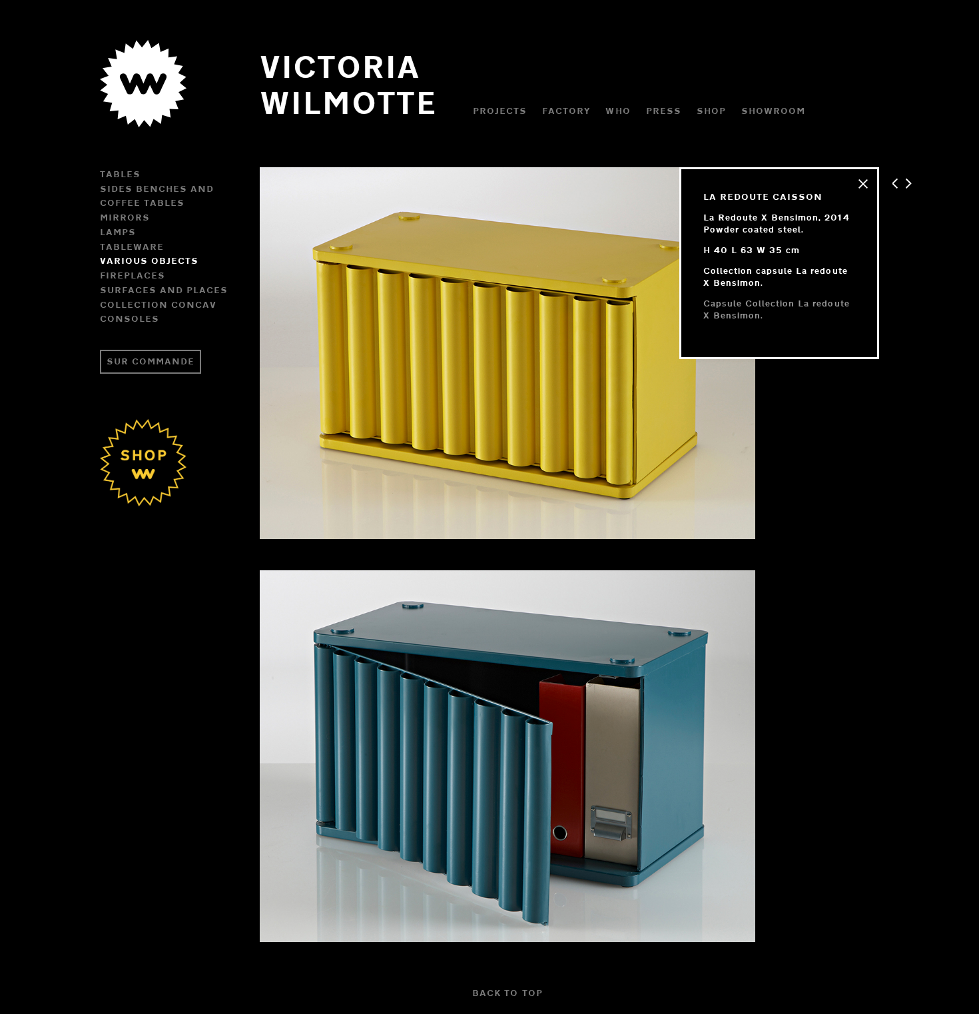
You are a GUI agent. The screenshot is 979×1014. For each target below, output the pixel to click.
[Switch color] (143, 110)
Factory (566, 110)
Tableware (132, 246)
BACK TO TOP (507, 992)
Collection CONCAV (158, 304)
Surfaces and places (164, 289)
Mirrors (125, 217)
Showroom (773, 110)
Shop (711, 110)
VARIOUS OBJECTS (149, 260)
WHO (617, 110)
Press (663, 110)
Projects (500, 110)
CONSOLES (129, 318)
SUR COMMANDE (150, 361)
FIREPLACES (132, 275)
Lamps (118, 232)
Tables (120, 174)
